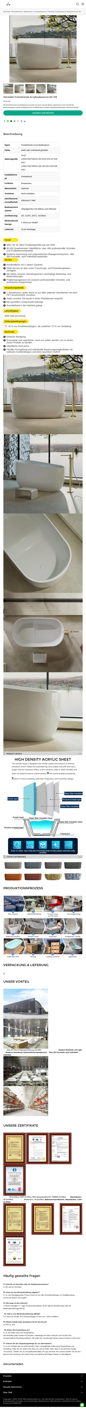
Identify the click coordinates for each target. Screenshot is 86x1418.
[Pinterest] (18, 121)
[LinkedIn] (25, 121)
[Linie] (8, 121)
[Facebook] (4, 121)
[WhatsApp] (14, 121)
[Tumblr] (21, 121)
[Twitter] (11, 121)
